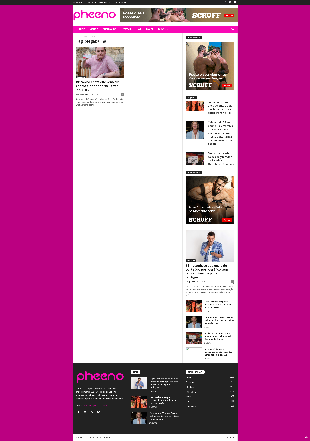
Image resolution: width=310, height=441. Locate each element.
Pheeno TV (191, 392)
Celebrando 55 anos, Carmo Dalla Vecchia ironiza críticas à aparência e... (219, 320)
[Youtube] (235, 2)
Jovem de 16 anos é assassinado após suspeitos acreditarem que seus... (218, 351)
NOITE (149, 29)
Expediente (104, 2)
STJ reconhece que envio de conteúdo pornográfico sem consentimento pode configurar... (207, 271)
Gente (188, 377)
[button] (232, 29)
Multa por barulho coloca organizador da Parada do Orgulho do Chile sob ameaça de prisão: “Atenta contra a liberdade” (221, 146)
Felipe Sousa (82, 94)
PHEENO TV (109, 29)
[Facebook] (220, 2)
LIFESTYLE (126, 29)
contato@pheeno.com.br (95, 405)
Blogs (162, 29)
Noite (188, 397)
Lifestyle (190, 387)
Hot (187, 401)
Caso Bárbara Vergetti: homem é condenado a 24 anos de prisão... (217, 304)
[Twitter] (230, 2)
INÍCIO (81, 29)
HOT (138, 29)
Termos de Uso (119, 2)
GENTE (94, 29)
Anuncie (92, 2)
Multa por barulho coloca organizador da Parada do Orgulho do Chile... (218, 336)
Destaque (81, 77)
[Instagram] (225, 2)
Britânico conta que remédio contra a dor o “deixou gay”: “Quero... (98, 86)
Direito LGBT (192, 406)
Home (78, 36)
